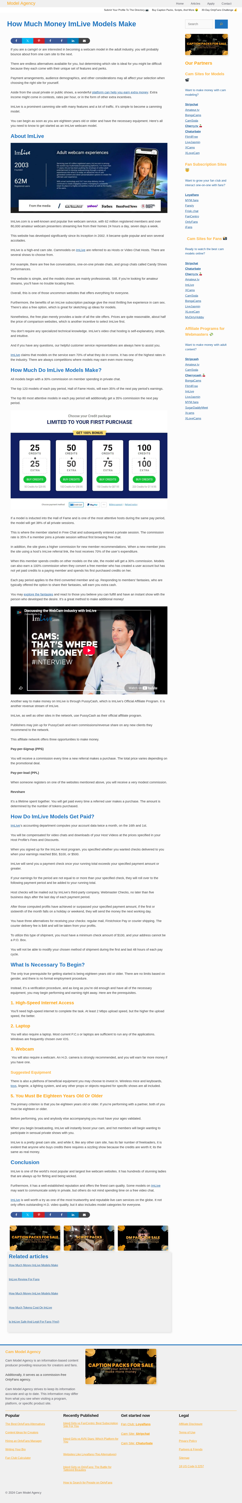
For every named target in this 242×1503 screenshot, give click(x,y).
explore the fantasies (38, 594)
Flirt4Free (191, 136)
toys (13, 1086)
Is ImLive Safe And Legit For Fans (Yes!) (34, 1321)
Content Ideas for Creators (21, 1432)
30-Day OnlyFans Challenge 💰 (219, 9)
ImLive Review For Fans (24, 1279)
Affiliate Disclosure (190, 1423)
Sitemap (184, 1457)
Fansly (189, 205)
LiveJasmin (192, 142)
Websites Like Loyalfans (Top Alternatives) (89, 1454)
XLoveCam (192, 153)
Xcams (189, 413)
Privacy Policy (188, 1440)
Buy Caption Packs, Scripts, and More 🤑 (175, 9)
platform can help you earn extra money (120, 92)
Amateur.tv (192, 110)
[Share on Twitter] (27, 41)
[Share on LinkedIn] (73, 41)
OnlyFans (191, 222)
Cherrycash (193, 375)
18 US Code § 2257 (191, 1466)
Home (180, 3)
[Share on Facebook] (16, 41)
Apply (211, 3)
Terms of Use (187, 1432)
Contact (226, 3)
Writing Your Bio (15, 1449)
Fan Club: (136, 1424)
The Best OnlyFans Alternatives (25, 1423)
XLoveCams (193, 418)
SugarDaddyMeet (196, 407)
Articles (195, 3)
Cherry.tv (192, 126)
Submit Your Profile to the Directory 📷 (126, 9)
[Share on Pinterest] (39, 41)
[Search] (221, 24)
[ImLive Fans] (89, 212)
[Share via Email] (84, 41)
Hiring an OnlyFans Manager (23, 1440)
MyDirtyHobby (194, 317)
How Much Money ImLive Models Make (33, 1265)
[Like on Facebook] (50, 41)
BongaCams (193, 115)
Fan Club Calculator (18, 1457)
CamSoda (191, 120)
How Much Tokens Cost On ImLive (30, 1307)
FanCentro (192, 216)
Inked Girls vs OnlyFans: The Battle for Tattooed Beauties (87, 1468)
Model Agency (21, 3)
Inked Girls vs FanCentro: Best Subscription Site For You (90, 1425)
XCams (190, 147)
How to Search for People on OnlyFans (87, 1482)
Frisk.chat (191, 211)
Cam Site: (135, 1434)
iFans (188, 227)
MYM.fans (192, 200)
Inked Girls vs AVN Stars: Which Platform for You (90, 1440)
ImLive (80, 250)
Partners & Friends (190, 1449)
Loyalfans (192, 195)
